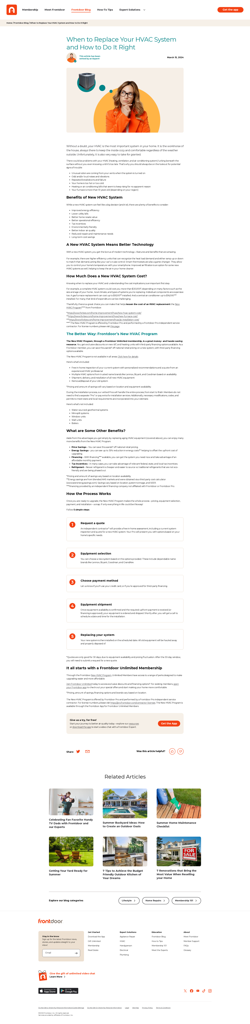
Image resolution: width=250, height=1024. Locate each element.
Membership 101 (184, 900)
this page (114, 326)
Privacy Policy (147, 1008)
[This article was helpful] (172, 752)
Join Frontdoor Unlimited (79, 684)
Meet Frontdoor (55, 9)
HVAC (122, 941)
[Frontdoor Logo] (12, 10)
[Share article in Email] (87, 752)
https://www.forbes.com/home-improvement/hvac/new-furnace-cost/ (103, 316)
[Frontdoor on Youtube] (197, 990)
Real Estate (93, 950)
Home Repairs (153, 900)
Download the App (96, 936)
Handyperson (126, 945)
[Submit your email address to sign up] (76, 953)
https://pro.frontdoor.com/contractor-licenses (132, 703)
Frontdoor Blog (81, 9)
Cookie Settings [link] (78, 1008)
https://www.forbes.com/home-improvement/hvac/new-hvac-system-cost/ (104, 313)
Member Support (191, 941)
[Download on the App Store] (47, 991)
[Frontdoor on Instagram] (210, 991)
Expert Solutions (129, 9)
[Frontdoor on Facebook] (191, 991)
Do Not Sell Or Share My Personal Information (104, 1008)
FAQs (186, 945)
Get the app (230, 9)
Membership (30, 9)
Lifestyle (127, 900)
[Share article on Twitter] (78, 752)
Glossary (187, 950)
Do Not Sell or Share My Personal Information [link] (55, 1008)
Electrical (124, 950)
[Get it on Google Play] (69, 991)
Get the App (169, 723)
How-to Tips (157, 941)
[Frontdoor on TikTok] (203, 990)
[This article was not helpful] (180, 752)
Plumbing (124, 955)
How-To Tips (105, 9)
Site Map (135, 1008)
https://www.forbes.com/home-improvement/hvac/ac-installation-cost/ (104, 320)
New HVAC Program (101, 675)
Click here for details (128, 356)
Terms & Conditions (163, 1008)
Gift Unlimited (94, 941)
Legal (127, 1008)
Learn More (56, 976)
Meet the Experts (160, 950)
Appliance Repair (127, 936)
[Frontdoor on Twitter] (185, 991)
